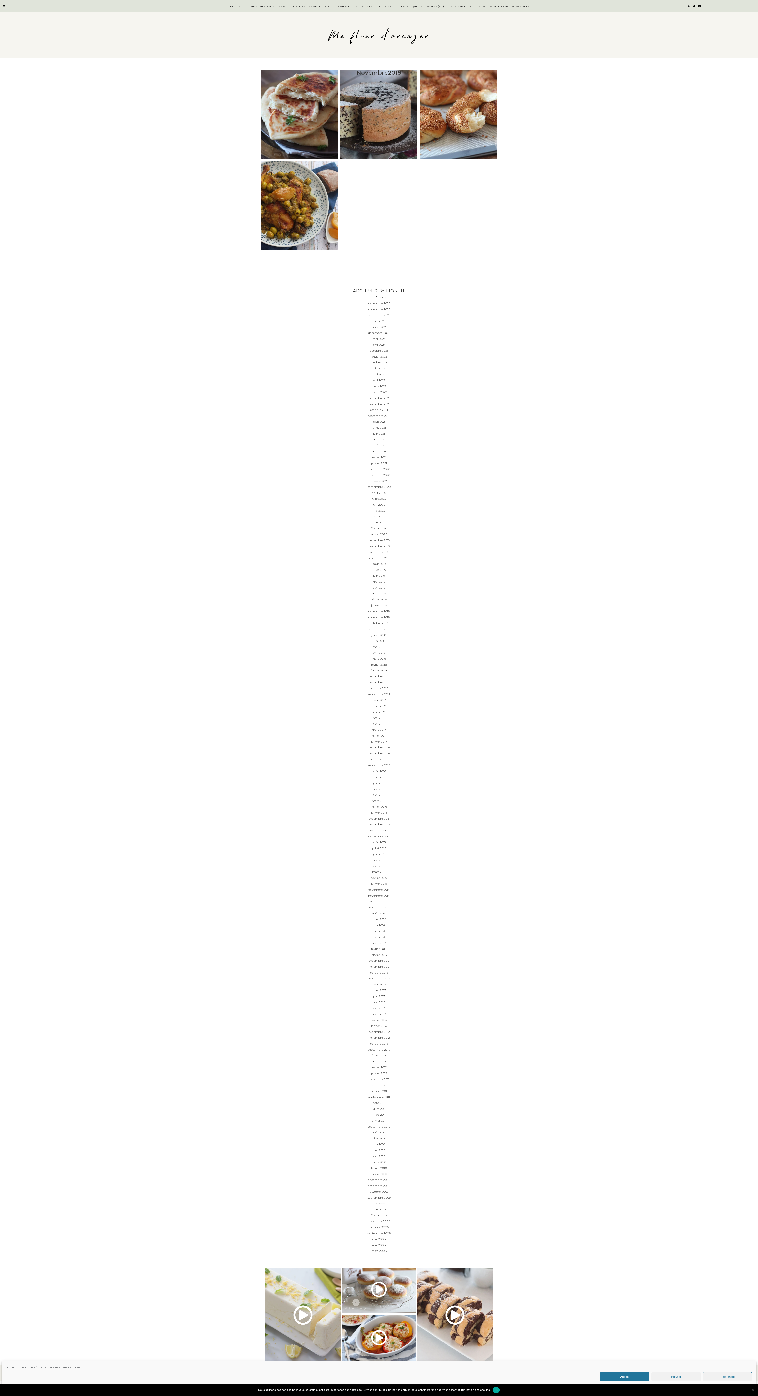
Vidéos (343, 6)
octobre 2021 (379, 410)
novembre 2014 (379, 895)
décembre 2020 (379, 469)
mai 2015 (379, 860)
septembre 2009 (379, 1197)
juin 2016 (379, 783)
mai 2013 (379, 1002)
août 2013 (379, 984)
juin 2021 (379, 433)
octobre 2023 (379, 350)
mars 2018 (379, 658)
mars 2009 (379, 1209)
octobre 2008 (379, 1227)
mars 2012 (379, 1061)
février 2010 (379, 1168)
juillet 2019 (379, 570)
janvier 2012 (379, 1073)
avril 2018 (379, 652)
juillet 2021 (379, 427)
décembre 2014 (379, 889)
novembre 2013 (379, 966)
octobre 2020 (379, 481)
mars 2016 (379, 801)
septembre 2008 (379, 1233)
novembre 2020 (379, 475)
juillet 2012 (379, 1055)
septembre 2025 (379, 315)
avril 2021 (379, 445)
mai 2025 (379, 321)
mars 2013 (379, 1014)
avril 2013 (379, 1008)
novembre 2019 (379, 546)
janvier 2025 (379, 327)
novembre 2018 (379, 617)
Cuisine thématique (310, 6)
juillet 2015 (379, 848)
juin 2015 (379, 854)
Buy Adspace (461, 6)
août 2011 (379, 1103)
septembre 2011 (379, 1097)
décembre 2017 (379, 676)
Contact (386, 6)
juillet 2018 (379, 635)
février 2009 (379, 1215)
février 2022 (379, 392)
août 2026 (379, 297)
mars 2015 (379, 872)
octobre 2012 (379, 1043)
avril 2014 (379, 937)
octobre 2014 (379, 901)
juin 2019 (379, 575)
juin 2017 (379, 712)
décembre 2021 (379, 398)
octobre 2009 (379, 1191)
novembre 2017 (379, 682)
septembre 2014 (379, 907)
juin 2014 (379, 925)
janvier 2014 (379, 955)
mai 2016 (379, 789)
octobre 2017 (379, 688)
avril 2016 (379, 795)
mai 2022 (379, 374)
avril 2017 (379, 724)
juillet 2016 (379, 777)
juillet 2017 (379, 706)
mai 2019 (379, 581)
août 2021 (379, 421)
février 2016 (379, 806)
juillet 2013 (379, 990)
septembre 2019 (379, 558)
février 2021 (379, 457)
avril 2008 (379, 1245)
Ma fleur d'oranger (379, 36)
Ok (496, 1390)
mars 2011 (379, 1114)
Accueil (236, 6)
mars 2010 (379, 1162)
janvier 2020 (379, 534)
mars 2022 (379, 386)
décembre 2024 (379, 333)
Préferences (727, 1376)
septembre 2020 (379, 487)
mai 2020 (379, 510)
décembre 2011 (379, 1079)
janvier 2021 (379, 463)
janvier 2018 (379, 670)
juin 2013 (379, 996)
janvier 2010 (379, 1174)
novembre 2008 (379, 1221)
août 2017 (379, 700)
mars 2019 (379, 593)
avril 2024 (379, 344)
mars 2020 (379, 522)
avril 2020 (379, 516)
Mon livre (364, 6)
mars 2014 (379, 943)
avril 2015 (379, 866)
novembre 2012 (379, 1037)
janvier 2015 (379, 883)
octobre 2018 (379, 623)
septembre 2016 (379, 765)
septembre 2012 (379, 1049)
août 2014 (379, 913)
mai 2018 (379, 647)
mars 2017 (379, 729)
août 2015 (379, 842)
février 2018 (379, 664)
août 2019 (379, 564)
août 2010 (379, 1132)
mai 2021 (379, 439)
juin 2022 (379, 368)
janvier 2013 (379, 1026)
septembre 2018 (379, 629)
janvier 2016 (379, 812)
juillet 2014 (379, 919)
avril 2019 (379, 587)
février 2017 (379, 735)
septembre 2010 (379, 1126)
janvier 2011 (379, 1120)
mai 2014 (379, 931)
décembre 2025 (379, 303)
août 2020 (379, 493)
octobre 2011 (379, 1091)
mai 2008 (379, 1239)
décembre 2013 (379, 960)
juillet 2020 (379, 498)
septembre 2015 (379, 836)
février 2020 (379, 528)
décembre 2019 (379, 540)
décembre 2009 (379, 1180)
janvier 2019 (379, 605)
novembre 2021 (379, 404)
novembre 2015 (379, 824)
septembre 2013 (379, 978)
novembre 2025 (379, 309)
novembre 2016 (379, 753)
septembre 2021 (379, 416)
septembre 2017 (379, 694)
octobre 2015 (379, 830)
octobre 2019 (379, 552)
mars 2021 (379, 451)
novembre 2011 (379, 1085)
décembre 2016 (379, 747)
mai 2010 (379, 1150)
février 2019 (379, 599)
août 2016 (379, 771)
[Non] (753, 1390)
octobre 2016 (379, 759)
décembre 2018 (379, 611)
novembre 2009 (379, 1186)
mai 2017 (379, 718)
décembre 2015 (379, 818)
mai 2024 (379, 339)
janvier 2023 (379, 356)
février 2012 (379, 1067)
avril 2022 (379, 380)
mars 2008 (379, 1251)
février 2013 (379, 1020)
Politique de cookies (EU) (422, 6)
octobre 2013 (379, 972)
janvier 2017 (379, 741)
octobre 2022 (379, 362)
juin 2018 (379, 641)
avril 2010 (379, 1156)
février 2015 (379, 878)
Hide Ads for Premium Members (504, 6)
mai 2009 (379, 1203)
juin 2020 (379, 504)
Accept (624, 1376)
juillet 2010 (379, 1138)
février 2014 (379, 949)
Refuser (676, 1376)
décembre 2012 (379, 1032)
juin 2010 (379, 1144)
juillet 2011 (379, 1109)
